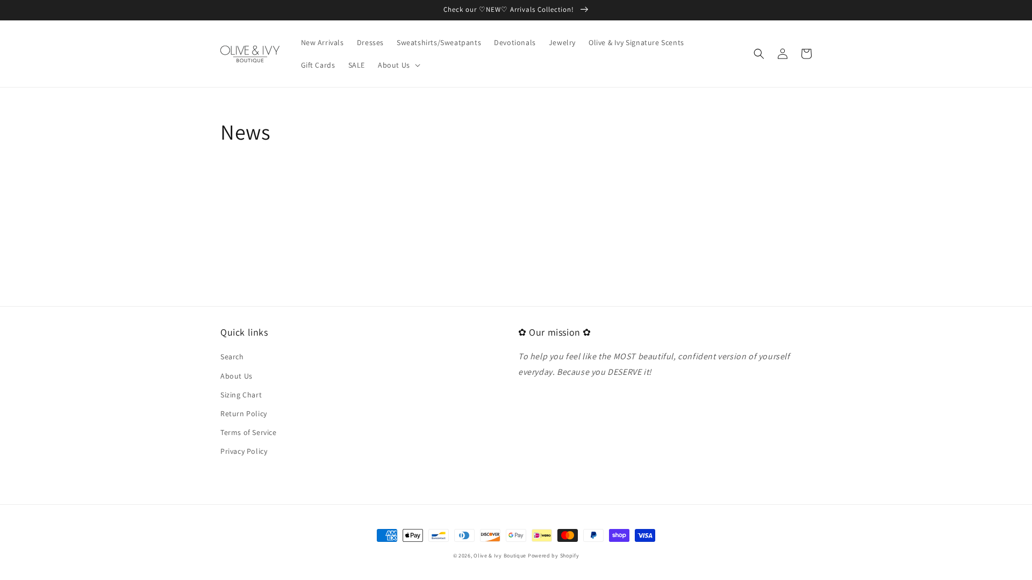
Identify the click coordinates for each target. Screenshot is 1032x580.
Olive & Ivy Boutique (500, 555)
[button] (398, 65)
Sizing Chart (241, 395)
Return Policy (243, 413)
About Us (236, 376)
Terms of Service (248, 432)
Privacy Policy (243, 451)
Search (232, 356)
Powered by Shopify (553, 555)
